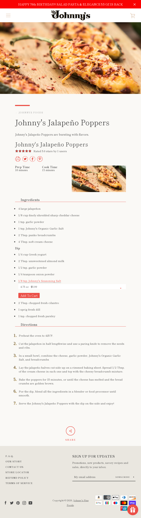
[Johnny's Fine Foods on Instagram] (24, 502)
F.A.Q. (10, 456)
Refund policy (17, 477)
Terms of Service (19, 483)
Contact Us (15, 466)
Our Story (14, 461)
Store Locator (17, 472)
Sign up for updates (93, 456)
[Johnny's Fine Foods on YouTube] (30, 502)
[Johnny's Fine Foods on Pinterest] (18, 502)
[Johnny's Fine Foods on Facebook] (5, 502)
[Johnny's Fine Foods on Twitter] (12, 502)
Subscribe (123, 477)
